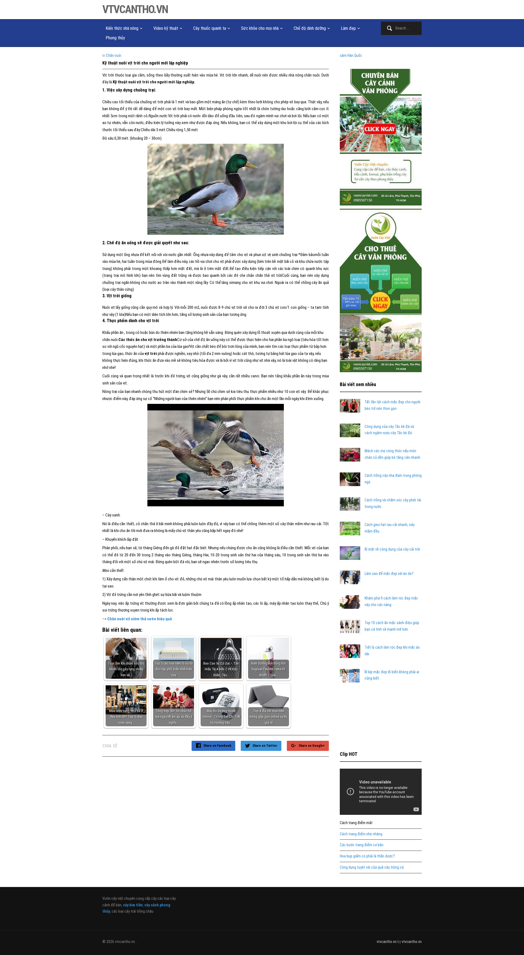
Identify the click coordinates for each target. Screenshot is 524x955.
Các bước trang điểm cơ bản (361, 845)
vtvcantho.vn (135, 9)
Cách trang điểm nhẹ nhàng (361, 834)
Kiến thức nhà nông (122, 28)
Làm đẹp (348, 28)
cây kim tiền (133, 905)
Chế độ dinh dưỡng (310, 28)
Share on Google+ (312, 746)
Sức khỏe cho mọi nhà (260, 28)
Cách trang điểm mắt (356, 823)
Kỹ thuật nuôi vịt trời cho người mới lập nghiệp (145, 63)
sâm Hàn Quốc (351, 55)
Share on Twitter (264, 746)
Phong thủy (115, 37)
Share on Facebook (217, 746)
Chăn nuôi (113, 55)
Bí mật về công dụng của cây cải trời (392, 549)
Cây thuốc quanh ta (209, 28)
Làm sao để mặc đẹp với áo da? (389, 573)
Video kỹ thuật (165, 28)
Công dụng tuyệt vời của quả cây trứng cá (372, 867)
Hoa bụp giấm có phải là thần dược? (367, 856)
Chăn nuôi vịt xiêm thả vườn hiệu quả (139, 618)
